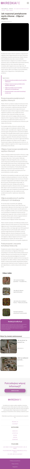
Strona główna (5, 8)
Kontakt (15, 423)
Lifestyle (15, 433)
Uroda (15, 437)
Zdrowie (11, 8)
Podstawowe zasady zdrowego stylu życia (15, 451)
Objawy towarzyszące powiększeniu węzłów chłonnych (15, 84)
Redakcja (15, 421)
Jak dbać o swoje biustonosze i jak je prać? (15, 447)
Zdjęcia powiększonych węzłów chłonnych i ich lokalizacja (13, 88)
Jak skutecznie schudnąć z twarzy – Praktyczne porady (20, 301)
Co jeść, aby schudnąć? (15, 454)
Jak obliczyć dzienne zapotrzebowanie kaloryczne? (18, 291)
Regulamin (15, 466)
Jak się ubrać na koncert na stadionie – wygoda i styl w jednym (22, 341)
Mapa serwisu (15, 463)
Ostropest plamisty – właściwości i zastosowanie (20, 312)
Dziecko (15, 431)
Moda (15, 435)
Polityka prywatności (15, 460)
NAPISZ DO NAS (15, 390)
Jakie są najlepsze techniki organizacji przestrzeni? (22, 359)
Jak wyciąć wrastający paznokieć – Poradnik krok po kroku (19, 280)
